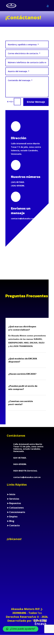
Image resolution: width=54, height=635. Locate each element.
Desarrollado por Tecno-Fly (26, 621)
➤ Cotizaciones (15, 507)
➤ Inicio (11, 494)
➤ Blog (10, 521)
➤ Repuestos (14, 503)
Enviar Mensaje (36, 102)
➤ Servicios (13, 498)
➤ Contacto (13, 525)
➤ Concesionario (16, 512)
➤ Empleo (12, 516)
